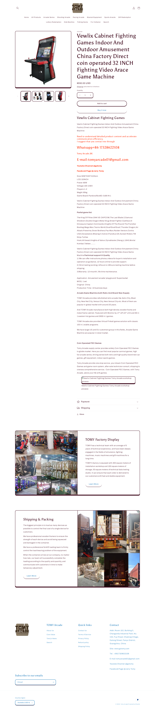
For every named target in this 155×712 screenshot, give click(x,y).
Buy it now (102, 110)
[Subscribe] (53, 682)
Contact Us (82, 630)
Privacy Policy (83, 638)
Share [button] (82, 414)
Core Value (51, 634)
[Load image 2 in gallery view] (37, 96)
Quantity (80, 90)
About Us (50, 630)
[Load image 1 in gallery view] (26, 96)
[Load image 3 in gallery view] (49, 96)
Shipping (80, 86)
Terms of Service (84, 634)
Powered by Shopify (134, 704)
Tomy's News (52, 638)
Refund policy (83, 642)
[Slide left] (17, 96)
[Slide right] (68, 96)
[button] (17, 8)
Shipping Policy (84, 646)
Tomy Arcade (124, 704)
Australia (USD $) (24, 702)
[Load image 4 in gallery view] (60, 96)
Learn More (93, 484)
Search (49, 642)
